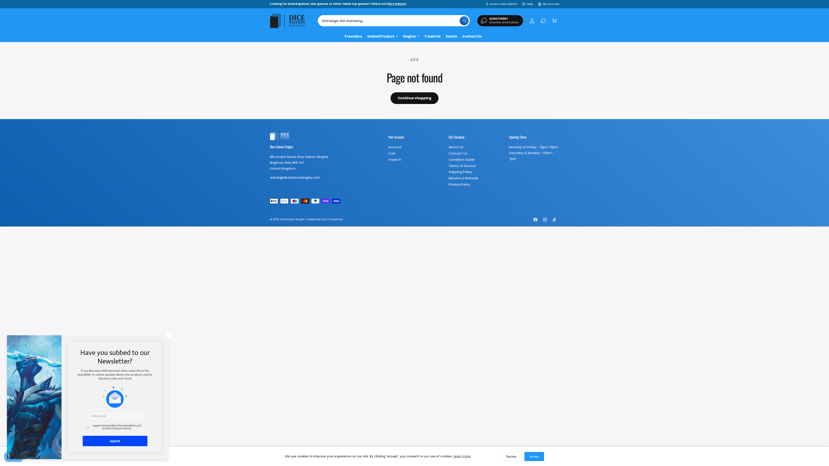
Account (395, 147)
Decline (511, 456)
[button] (554, 20)
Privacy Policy (459, 184)
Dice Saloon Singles (292, 219)
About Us (456, 147)
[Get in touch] (543, 20)
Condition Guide (462, 159)
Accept (534, 456)
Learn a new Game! (503, 4)
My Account (551, 4)
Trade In (394, 159)
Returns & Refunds (463, 178)
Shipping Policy (460, 172)
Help (530, 4)
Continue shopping (414, 98)
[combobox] (394, 20)
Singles (409, 36)
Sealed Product (380, 36)
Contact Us (458, 153)
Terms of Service (462, 166)
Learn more (462, 456)
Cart (392, 153)
